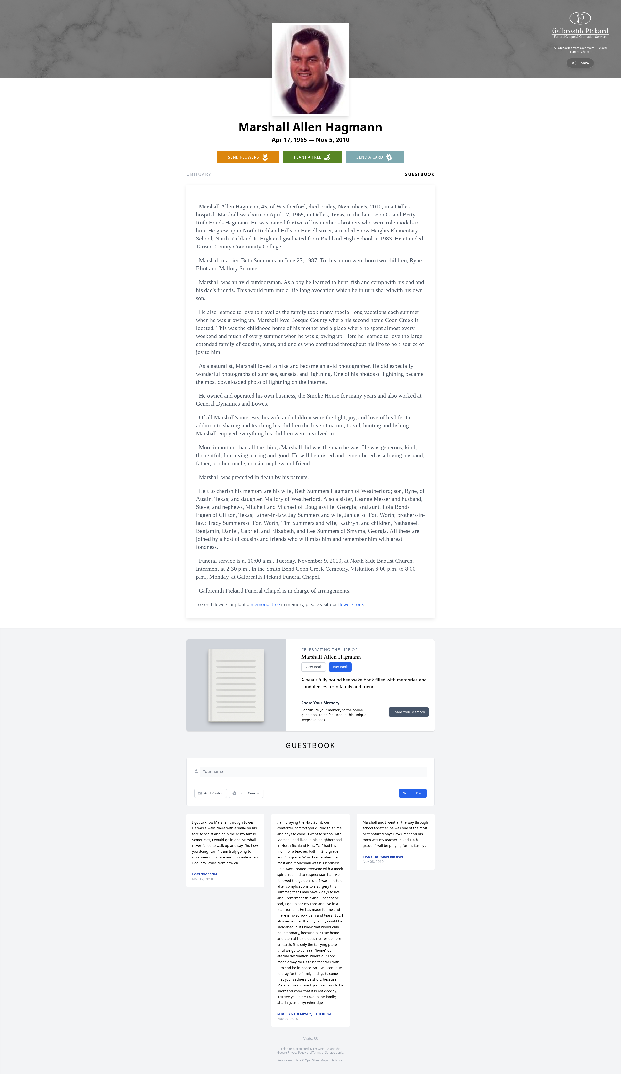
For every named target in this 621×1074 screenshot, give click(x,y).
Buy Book (340, 667)
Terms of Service (323, 1052)
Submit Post (413, 793)
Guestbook (419, 174)
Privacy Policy (297, 1052)
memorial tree (265, 604)
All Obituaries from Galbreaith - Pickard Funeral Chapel (580, 50)
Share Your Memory (409, 712)
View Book (313, 667)
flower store (350, 604)
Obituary (198, 174)
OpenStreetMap (316, 1060)
